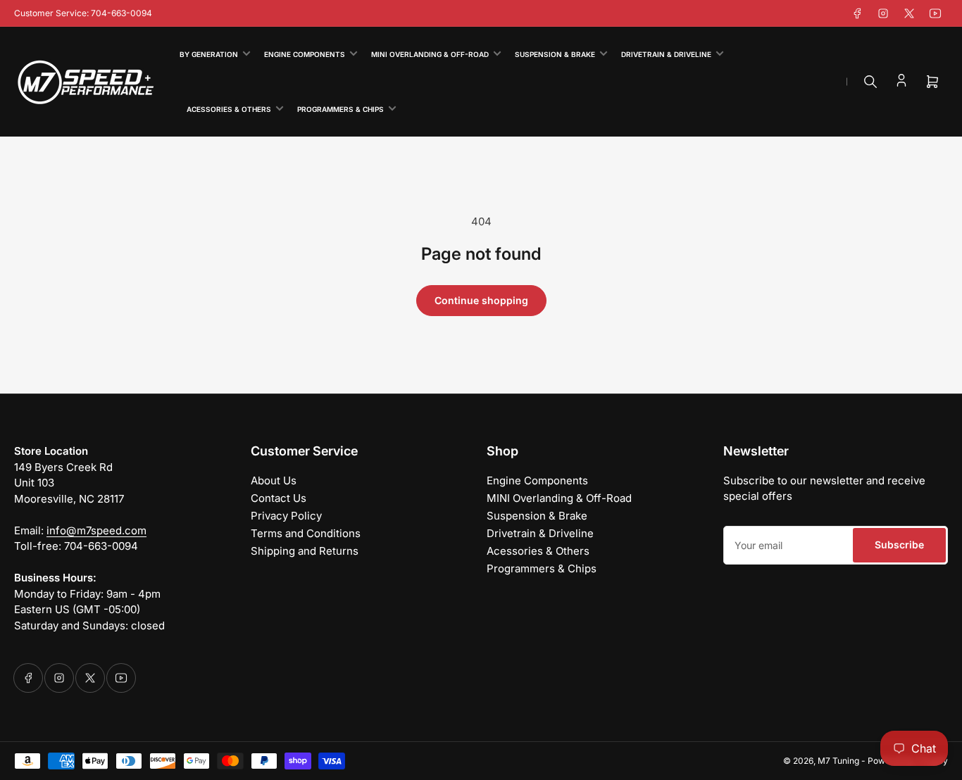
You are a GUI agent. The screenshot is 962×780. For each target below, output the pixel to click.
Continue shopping (481, 300)
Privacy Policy (286, 515)
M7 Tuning (838, 760)
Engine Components (304, 54)
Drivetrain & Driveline (666, 54)
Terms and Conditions (306, 533)
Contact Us (278, 498)
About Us (273, 480)
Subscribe (899, 545)
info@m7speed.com (96, 530)
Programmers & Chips (340, 109)
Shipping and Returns (304, 551)
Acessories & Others (229, 109)
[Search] (870, 81)
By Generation (209, 54)
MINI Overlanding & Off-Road (430, 54)
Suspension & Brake (555, 54)
